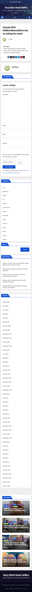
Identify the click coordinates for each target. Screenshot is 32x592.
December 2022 (7, 474)
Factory (5, 203)
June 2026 (5, 310)
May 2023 (5, 454)
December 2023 (7, 426)
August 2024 (6, 394)
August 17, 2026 (9, 530)
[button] (27, 17)
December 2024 (7, 378)
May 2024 (5, 406)
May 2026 (5, 314)
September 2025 (7, 346)
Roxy (11, 39)
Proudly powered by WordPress (9, 585)
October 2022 (6, 482)
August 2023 (6, 442)
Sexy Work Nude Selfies (16, 7)
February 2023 (7, 466)
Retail (4, 231)
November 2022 (7, 478)
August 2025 (6, 350)
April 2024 (5, 410)
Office (4, 219)
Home (6, 588)
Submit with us (18, 588)
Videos (4, 239)
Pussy (4, 227)
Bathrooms (6, 191)
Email (4, 134)
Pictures (5, 223)
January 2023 (6, 470)
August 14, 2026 (9, 547)
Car (4, 199)
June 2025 (5, 354)
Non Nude (5, 215)
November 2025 (7, 338)
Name (5, 125)
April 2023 (5, 458)
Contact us (11, 588)
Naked (4, 211)
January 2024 (6, 422)
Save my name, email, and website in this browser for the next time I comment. (16, 155)
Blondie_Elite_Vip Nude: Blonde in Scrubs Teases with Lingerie (15, 562)
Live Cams (24, 588)
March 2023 (6, 462)
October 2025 (6, 342)
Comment (5, 94)
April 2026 (5, 318)
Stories (4, 235)
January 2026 (6, 330)
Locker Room (6, 207)
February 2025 (7, 370)
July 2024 (5, 398)
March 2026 (6, 322)
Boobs (4, 195)
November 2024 (7, 382)
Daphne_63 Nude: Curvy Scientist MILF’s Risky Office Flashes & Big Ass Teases (15, 510)
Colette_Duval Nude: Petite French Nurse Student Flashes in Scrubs (15, 545)
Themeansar (27, 585)
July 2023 (5, 446)
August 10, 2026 (9, 564)
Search (4, 244)
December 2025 (7, 334)
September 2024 (7, 390)
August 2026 (6, 302)
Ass (4, 187)
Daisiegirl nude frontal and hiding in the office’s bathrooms (16, 527)
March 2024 (6, 414)
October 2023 (6, 434)
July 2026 (5, 306)
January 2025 (6, 374)
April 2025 (5, 362)
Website (5, 143)
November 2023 (7, 430)
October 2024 (6, 386)
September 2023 (7, 438)
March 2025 (6, 366)
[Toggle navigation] (15, 17)
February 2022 (7, 486)
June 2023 (5, 450)
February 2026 (7, 326)
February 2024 (7, 418)
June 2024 (5, 402)
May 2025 (5, 358)
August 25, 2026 (9, 513)
